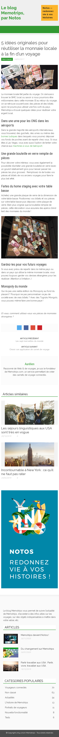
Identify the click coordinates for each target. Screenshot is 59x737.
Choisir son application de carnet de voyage (29, 349)
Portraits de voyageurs (29, 707)
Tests (29, 717)
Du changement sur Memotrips (37, 648)
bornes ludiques (9, 136)
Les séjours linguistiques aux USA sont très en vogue (26, 430)
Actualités (29, 697)
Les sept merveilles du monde (29, 341)
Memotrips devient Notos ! (35, 635)
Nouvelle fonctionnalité (29, 712)
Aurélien (29, 364)
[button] (11, 29)
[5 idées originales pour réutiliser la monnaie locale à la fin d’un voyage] (29, 77)
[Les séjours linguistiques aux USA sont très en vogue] (29, 412)
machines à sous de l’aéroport (27, 146)
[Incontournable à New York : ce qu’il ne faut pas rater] (29, 454)
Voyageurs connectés (29, 687)
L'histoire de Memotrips (29, 702)
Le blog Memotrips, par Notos (12, 12)
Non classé (7, 59)
